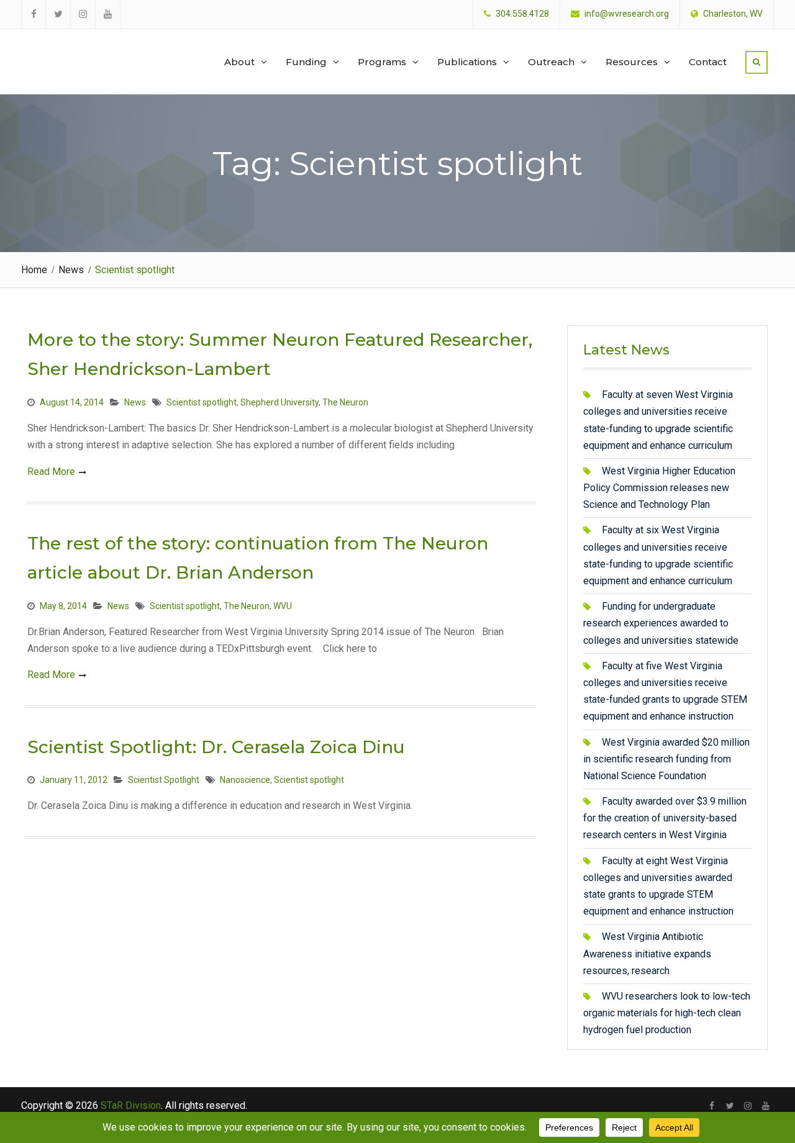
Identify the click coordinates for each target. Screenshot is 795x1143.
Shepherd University (279, 402)
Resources (632, 62)
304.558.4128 (522, 14)
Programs (382, 62)
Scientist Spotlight (163, 780)
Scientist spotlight (201, 402)
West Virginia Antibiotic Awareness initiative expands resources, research (647, 953)
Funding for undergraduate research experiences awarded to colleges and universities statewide (660, 623)
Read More (51, 471)
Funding (306, 62)
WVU (282, 606)
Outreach (551, 62)
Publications (467, 62)
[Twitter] (730, 1105)
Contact (708, 62)
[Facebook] (712, 1105)
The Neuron (345, 402)
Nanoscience (245, 780)
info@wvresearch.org (626, 14)
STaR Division (81, 49)
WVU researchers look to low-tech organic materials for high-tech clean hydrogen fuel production (666, 1013)
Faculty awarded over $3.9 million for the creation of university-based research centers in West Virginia (665, 818)
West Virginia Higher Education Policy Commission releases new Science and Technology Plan (659, 487)
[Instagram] (748, 1105)
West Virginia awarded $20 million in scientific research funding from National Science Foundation (666, 759)
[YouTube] (766, 1105)
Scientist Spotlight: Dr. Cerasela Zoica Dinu (216, 746)
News (135, 402)
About (239, 62)
